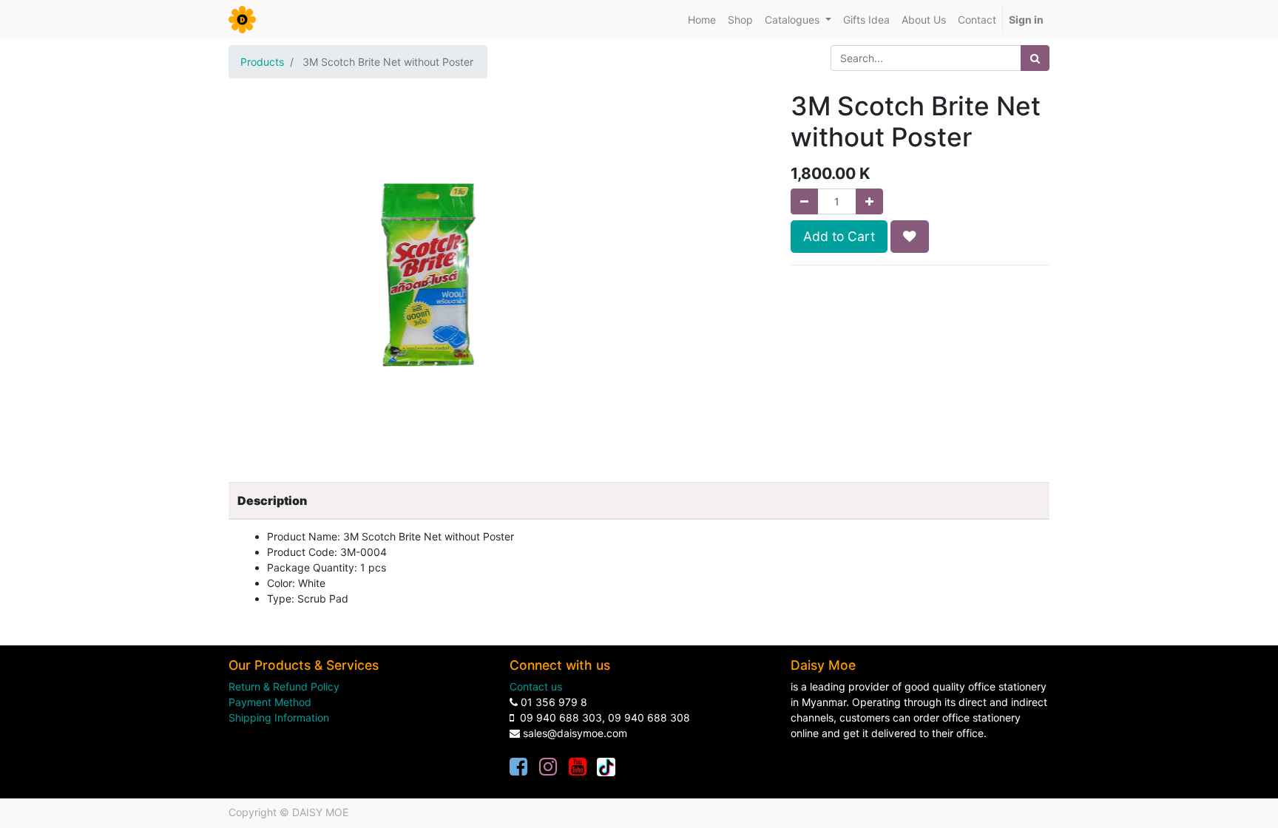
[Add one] (869, 201)
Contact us (536, 686)
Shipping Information (279, 717)
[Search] (1035, 58)
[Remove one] (804, 201)
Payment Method (270, 702)
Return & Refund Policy (284, 686)
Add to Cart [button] (839, 236)
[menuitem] (702, 19)
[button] (909, 236)
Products (262, 61)
